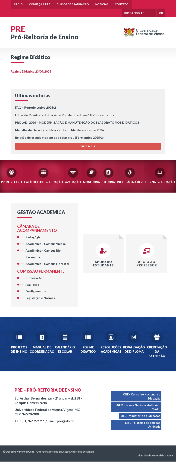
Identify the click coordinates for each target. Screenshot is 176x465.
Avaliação (73, 182)
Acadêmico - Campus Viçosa (46, 244)
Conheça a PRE (39, 4)
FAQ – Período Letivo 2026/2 (35, 107)
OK (161, 13)
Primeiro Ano (11, 182)
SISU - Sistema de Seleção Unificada (142, 425)
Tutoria (108, 182)
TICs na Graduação (160, 182)
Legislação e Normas (40, 298)
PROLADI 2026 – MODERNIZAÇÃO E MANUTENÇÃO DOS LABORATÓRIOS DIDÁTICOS (77, 122)
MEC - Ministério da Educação (140, 416)
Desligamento (36, 291)
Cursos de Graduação (72, 4)
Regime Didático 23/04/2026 (31, 71)
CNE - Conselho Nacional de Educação (141, 396)
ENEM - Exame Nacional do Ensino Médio (137, 407)
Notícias (101, 4)
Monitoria (91, 182)
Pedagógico (34, 237)
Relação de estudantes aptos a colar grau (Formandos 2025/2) (59, 137)
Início (18, 4)
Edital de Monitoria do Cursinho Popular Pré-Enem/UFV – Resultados (64, 115)
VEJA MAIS (88, 146)
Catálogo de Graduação (43, 182)
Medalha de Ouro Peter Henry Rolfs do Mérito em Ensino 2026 (59, 130)
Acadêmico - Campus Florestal (47, 264)
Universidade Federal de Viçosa (154, 455)
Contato (121, 4)
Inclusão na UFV (130, 182)
